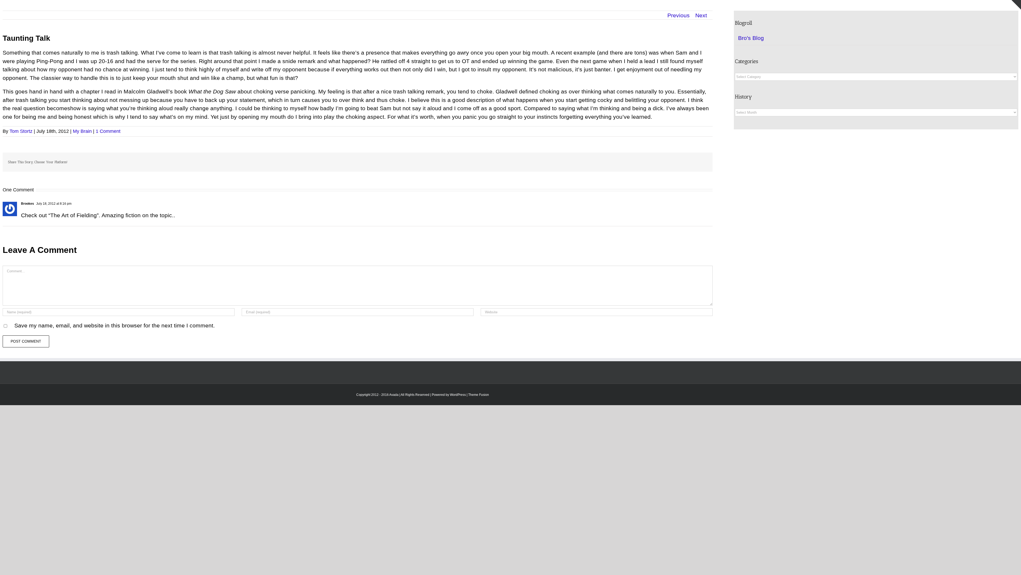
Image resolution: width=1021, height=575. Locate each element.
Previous (678, 15)
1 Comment (108, 131)
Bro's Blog (751, 38)
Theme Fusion (478, 395)
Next (701, 15)
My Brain (82, 131)
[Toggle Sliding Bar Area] (1016, 5)
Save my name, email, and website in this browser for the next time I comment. (114, 325)
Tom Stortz (21, 131)
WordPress (458, 395)
